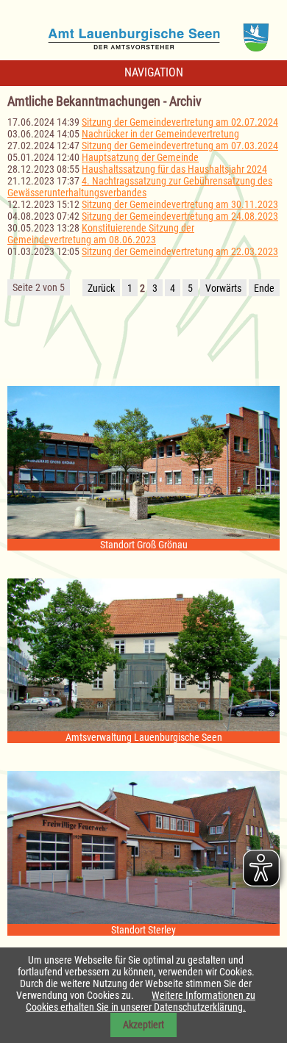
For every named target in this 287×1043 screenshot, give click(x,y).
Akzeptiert (143, 1025)
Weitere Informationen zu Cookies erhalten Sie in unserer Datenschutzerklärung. (140, 1001)
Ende (264, 288)
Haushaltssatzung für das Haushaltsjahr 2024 (174, 169)
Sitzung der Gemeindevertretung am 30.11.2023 (180, 204)
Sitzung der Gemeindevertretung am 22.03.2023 (180, 251)
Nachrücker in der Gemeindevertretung (160, 134)
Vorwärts (223, 288)
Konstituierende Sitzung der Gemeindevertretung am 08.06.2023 (100, 233)
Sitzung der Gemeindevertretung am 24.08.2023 (180, 216)
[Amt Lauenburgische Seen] (143, 32)
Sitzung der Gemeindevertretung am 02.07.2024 (180, 122)
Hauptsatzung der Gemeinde (140, 157)
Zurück (101, 288)
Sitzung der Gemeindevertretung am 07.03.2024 (180, 145)
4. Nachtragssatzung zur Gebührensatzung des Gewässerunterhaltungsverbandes (139, 186)
